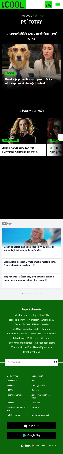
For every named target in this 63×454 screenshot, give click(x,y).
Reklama (11, 385)
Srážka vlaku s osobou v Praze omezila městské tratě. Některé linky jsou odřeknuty (30, 263)
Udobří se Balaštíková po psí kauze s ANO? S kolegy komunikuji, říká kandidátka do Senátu (29, 248)
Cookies (10, 403)
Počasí (26, 324)
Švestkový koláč (31, 352)
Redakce (35, 407)
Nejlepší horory (17, 319)
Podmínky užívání (14, 395)
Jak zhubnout (21, 315)
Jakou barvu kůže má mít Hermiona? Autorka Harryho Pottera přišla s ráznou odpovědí (19, 150)
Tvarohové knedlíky (21, 347)
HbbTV (10, 390)
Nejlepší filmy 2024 (39, 315)
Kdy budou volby (40, 324)
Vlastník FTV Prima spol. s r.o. (17, 409)
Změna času (47, 319)
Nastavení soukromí (40, 415)
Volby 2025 (35, 333)
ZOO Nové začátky (22, 329)
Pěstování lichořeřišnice (20, 342)
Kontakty (35, 390)
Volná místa (12, 381)
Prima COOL (25, 16)
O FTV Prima (12, 376)
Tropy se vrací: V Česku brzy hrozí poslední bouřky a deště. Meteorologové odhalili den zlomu (29, 278)
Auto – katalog (42, 329)
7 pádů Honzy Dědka (17, 333)
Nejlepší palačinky (42, 347)
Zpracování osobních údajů (40, 396)
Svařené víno (49, 333)
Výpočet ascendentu (45, 342)
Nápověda (35, 403)
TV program (33, 319)
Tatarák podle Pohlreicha (25, 338)
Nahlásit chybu (13, 415)
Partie (17, 324)
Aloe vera (45, 338)
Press (34, 381)
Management (37, 376)
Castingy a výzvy (38, 385)
